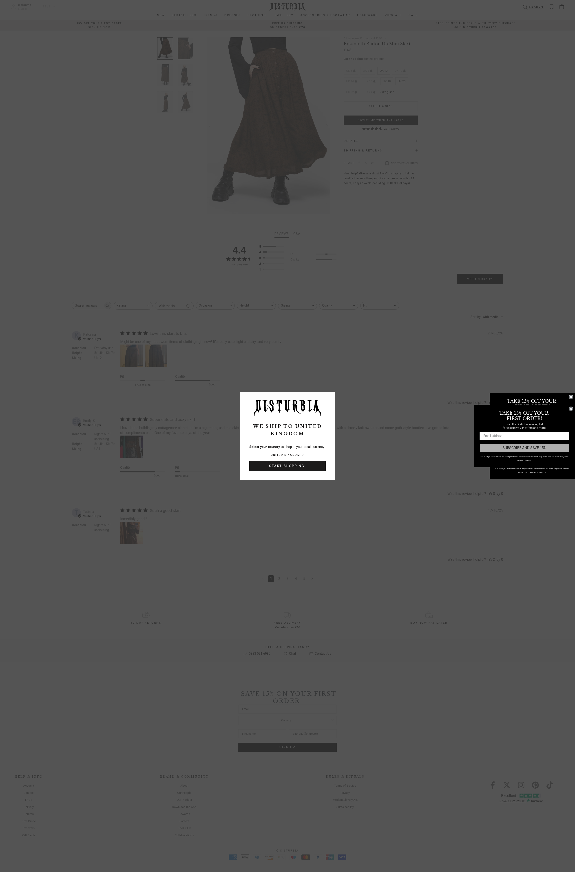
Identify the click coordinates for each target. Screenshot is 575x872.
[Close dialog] (571, 397)
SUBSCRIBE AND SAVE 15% (524, 448)
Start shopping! (287, 466)
